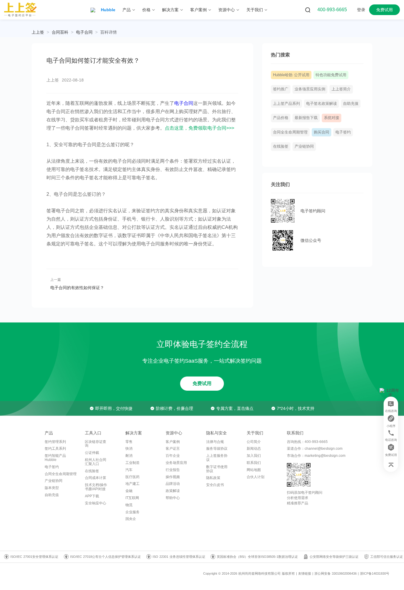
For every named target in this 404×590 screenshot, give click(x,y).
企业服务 (132, 512)
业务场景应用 (176, 463)
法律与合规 (215, 442)
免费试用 (202, 383)
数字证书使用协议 (216, 469)
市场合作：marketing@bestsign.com (316, 456)
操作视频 (173, 477)
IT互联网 (132, 498)
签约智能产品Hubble (55, 458)
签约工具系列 (55, 448)
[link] (60, 32)
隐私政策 (213, 478)
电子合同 (84, 32)
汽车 (128, 470)
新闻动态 (254, 448)
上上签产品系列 (286, 104)
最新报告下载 (306, 118)
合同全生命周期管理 (290, 132)
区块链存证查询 (95, 444)
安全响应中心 (95, 503)
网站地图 (254, 470)
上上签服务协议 (216, 458)
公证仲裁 (92, 453)
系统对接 (331, 118)
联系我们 (254, 463)
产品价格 (280, 118)
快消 (128, 448)
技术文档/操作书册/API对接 (96, 487)
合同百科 (60, 32)
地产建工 (132, 484)
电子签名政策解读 (321, 104)
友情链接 (304, 573)
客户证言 (173, 448)
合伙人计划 (255, 477)
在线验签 (280, 146)
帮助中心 (173, 498)
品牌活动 (173, 484)
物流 (128, 505)
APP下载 (92, 496)
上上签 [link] (38, 32)
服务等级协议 (216, 448)
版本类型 (52, 488)
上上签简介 (341, 89)
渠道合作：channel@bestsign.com (314, 448)
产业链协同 (304, 146)
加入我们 (254, 456)
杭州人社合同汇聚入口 (95, 462)
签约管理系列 (55, 442)
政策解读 (173, 491)
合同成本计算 (95, 478)
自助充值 (350, 104)
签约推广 (280, 89)
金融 (128, 491)
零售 (128, 442)
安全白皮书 (215, 485)
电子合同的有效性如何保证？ (77, 287)
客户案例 (173, 442)
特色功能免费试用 (331, 75)
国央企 (130, 519)
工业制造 (132, 463)
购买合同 (321, 132)
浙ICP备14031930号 (374, 573)
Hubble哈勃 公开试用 (291, 75)
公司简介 (254, 442)
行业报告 (173, 470)
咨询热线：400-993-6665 (307, 442)
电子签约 (343, 132)
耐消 (128, 456)
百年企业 (173, 456)
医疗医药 (132, 477)
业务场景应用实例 (310, 89)
